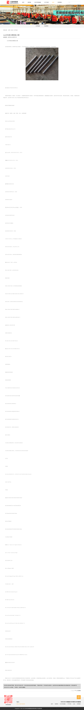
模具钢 (29, 2)
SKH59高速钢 (37, 2)
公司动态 (38, 26)
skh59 (68, 708)
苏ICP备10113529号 (46, 708)
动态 (53, 2)
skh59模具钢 (53, 708)
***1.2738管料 (77, 690)
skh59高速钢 (59, 708)
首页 (23, 2)
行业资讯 (46, 26)
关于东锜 (46, 2)
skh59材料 (64, 708)
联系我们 (60, 2)
